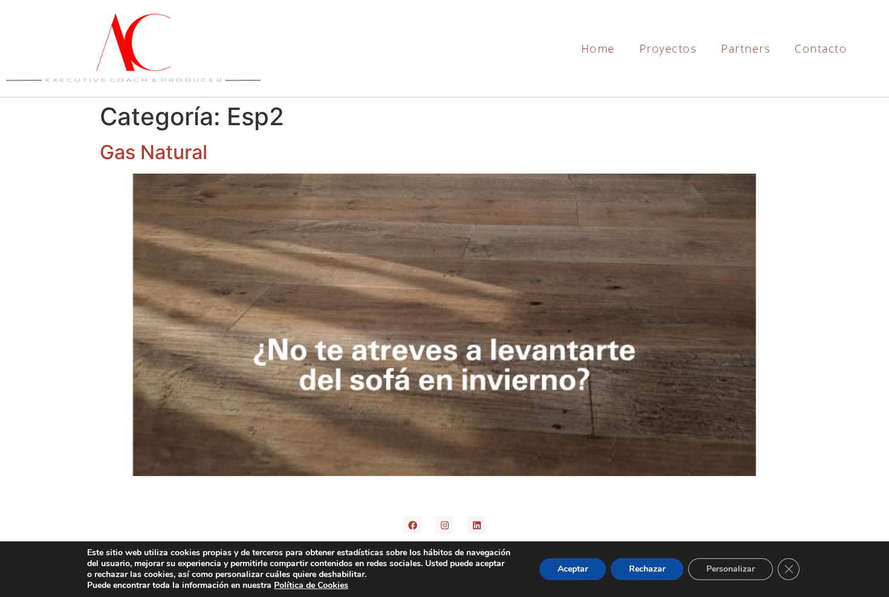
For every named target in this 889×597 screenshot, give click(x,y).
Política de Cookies (311, 585)
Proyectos (668, 48)
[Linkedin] (476, 525)
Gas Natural (153, 152)
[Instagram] (444, 525)
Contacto (821, 48)
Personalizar (730, 569)
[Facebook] (412, 525)
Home (598, 48)
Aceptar (573, 569)
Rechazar (647, 569)
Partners (745, 48)
